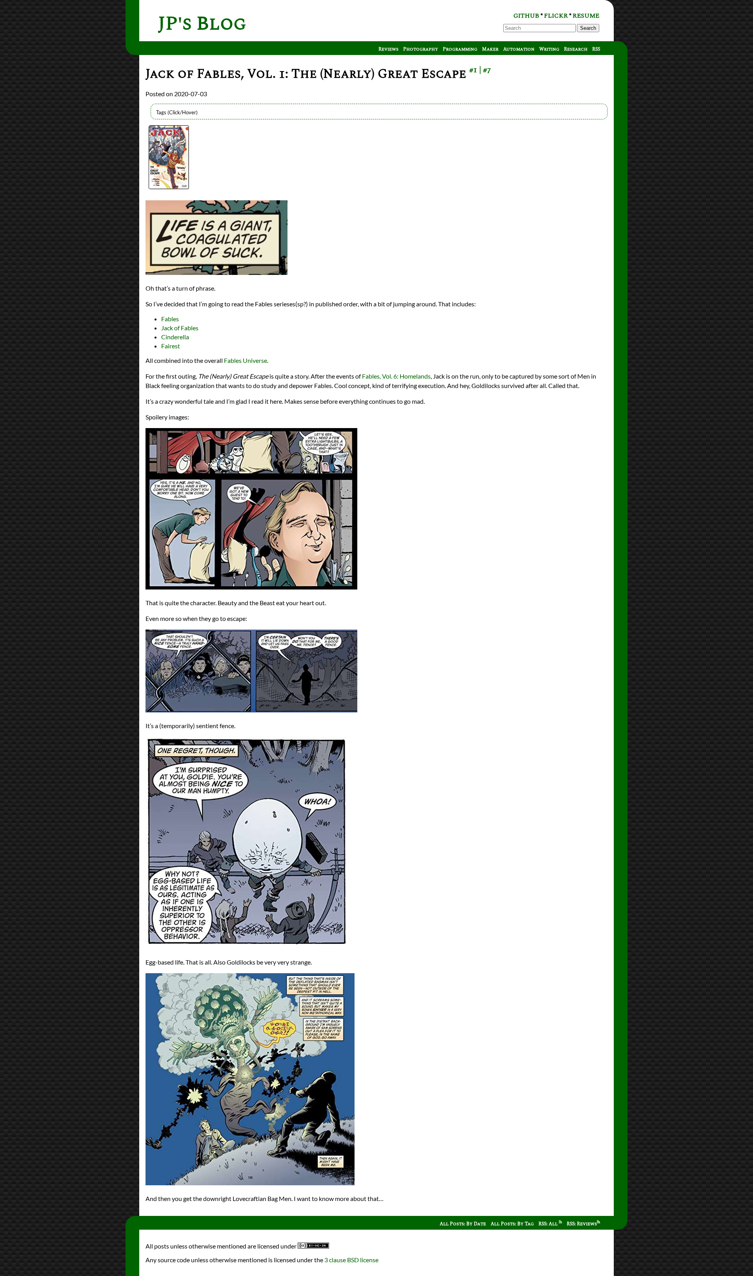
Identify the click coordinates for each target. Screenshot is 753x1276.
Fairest (170, 346)
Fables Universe (245, 360)
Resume (586, 15)
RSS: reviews (582, 1224)
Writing (549, 49)
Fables (170, 318)
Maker (490, 49)
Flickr (556, 15)
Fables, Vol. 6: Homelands (396, 376)
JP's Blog (202, 23)
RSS (596, 49)
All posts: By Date (463, 1224)
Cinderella (175, 337)
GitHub (526, 15)
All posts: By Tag (512, 1224)
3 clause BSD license (351, 1259)
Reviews (388, 49)
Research (575, 49)
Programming (460, 49)
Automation (519, 49)
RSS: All (548, 1224)
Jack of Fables (179, 327)
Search (588, 28)
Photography (420, 49)
